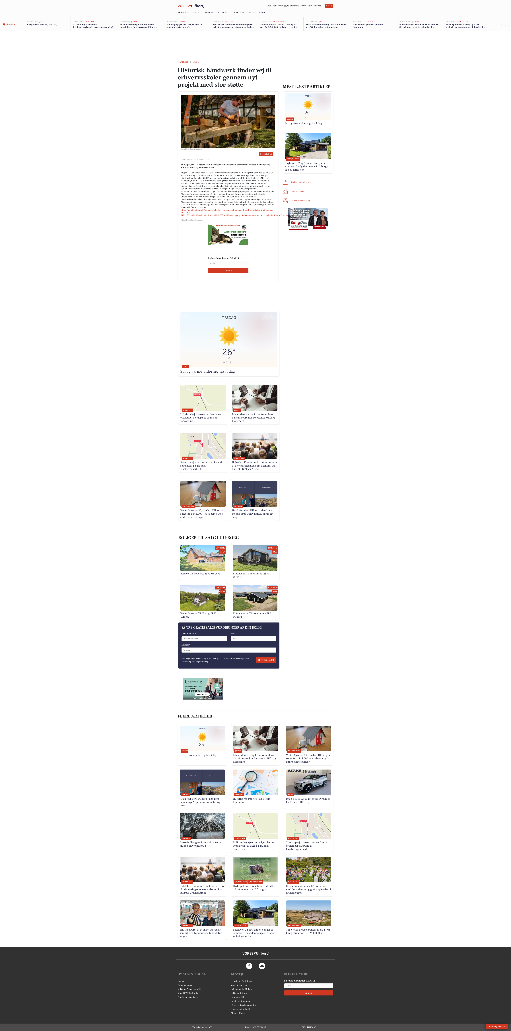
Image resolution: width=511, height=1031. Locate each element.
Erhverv (208, 12)
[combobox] (183, 650)
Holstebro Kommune (240, 1001)
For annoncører (185, 985)
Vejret (263, 12)
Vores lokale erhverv (240, 985)
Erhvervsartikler (238, 997)
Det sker (222, 12)
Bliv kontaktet (266, 660)
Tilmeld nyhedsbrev (496, 1026)
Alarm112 (183, 12)
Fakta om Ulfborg (239, 993)
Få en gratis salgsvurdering (243, 1005)
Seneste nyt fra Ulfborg (241, 981)
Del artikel (264, 154)
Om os (181, 981)
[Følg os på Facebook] (249, 966)
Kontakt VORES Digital (188, 993)
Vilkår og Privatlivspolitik (189, 989)
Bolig (196, 12)
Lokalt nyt (237, 12)
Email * (234, 633)
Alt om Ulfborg (238, 1013)
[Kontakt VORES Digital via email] (262, 966)
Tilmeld (329, 6)
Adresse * (186, 645)
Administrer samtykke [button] (188, 997)
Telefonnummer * (190, 633)
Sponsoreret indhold (240, 1009)
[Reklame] (228, 234)
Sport (251, 12)
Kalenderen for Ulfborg (242, 989)
